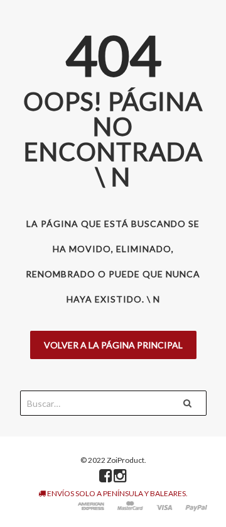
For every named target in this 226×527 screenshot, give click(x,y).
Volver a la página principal (113, 345)
